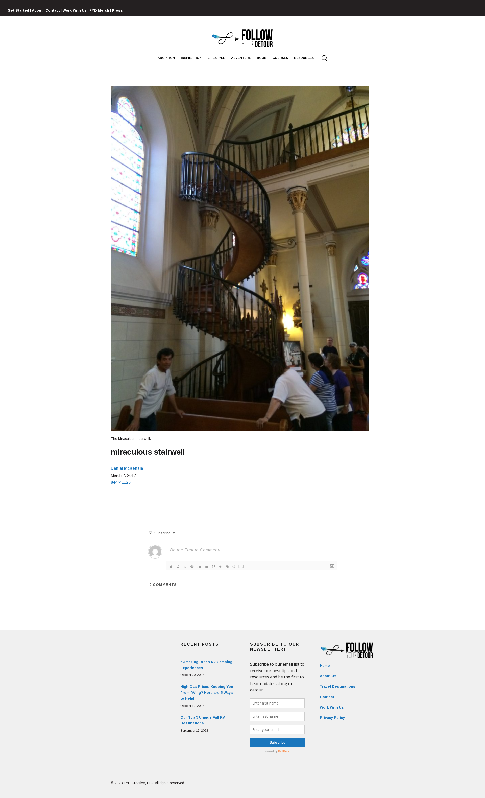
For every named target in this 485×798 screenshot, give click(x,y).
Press (117, 10)
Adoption (166, 58)
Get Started (18, 10)
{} (234, 566)
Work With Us (75, 10)
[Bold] (171, 566)
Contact (52, 10)
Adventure (241, 58)
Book (261, 58)
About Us (328, 676)
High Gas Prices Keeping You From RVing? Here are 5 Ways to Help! (206, 693)
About (37, 10)
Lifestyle (216, 58)
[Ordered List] (199, 566)
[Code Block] (220, 566)
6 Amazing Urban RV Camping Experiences (206, 665)
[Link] (227, 566)
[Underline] (185, 566)
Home (325, 666)
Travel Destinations (337, 686)
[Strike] (192, 566)
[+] (241, 566)
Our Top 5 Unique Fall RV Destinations (202, 720)
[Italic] (178, 566)
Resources (304, 58)
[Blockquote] (213, 566)
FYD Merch (99, 10)
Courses (280, 58)
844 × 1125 (121, 482)
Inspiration (191, 58)
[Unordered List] (206, 566)
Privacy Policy (332, 718)
